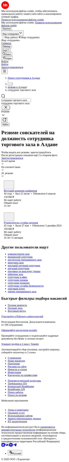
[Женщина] (9, 216)
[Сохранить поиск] (4, 120)
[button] (4, 61)
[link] (6, 54)
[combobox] (16, 100)
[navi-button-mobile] (4, 71)
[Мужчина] (9, 184)
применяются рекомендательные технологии (28, 428)
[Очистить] (5, 107)
